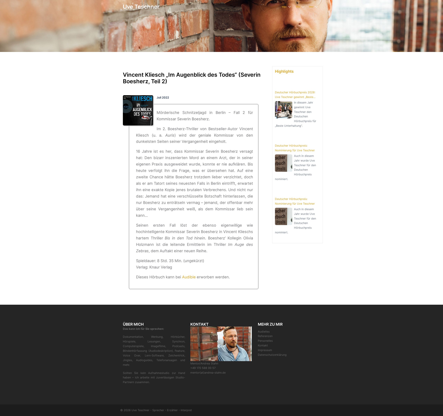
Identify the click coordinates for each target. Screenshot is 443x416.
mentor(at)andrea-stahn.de (208, 372)
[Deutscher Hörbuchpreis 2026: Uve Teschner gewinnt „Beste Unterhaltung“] (283, 109)
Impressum (265, 350)
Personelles (265, 340)
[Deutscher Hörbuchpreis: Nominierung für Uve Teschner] (283, 163)
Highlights (284, 71)
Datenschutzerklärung (272, 354)
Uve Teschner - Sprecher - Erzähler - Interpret (162, 410)
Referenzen (265, 336)
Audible (189, 277)
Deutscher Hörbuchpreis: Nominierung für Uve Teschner (295, 148)
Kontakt (263, 345)
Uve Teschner (141, 6)
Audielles (264, 331)
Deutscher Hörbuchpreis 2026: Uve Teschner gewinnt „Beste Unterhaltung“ (295, 95)
